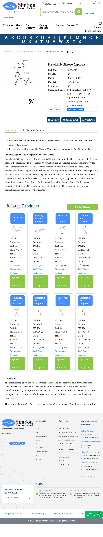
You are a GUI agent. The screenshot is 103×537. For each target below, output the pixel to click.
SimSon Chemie (63, 461)
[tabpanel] (51, 163)
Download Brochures (41, 451)
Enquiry (54, 120)
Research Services (8, 17)
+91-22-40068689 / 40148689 (91, 477)
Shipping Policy (13, 513)
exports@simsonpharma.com (92, 448)
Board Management (41, 436)
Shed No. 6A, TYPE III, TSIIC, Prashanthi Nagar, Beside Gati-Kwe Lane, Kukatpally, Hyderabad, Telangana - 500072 (87, 495)
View (18, 277)
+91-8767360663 (88, 434)
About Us (19, 26)
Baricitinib (35, 51)
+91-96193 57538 (88, 466)
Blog (37, 444)
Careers (60, 25)
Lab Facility (30, 26)
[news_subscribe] (29, 498)
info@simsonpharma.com (71, 3)
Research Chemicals (9, 12)
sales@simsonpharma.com (91, 469)
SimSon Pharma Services (65, 465)
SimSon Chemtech (63, 457)
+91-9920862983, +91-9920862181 (92, 455)
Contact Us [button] (73, 25)
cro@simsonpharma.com (91, 458)
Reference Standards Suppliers (67, 440)
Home (8, 51)
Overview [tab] (10, 130)
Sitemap (38, 459)
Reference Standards (20, 12)
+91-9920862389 (88, 445)
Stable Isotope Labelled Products (67, 444)
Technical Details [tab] (33, 130)
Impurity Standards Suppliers (67, 432)
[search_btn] (78, 12)
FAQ (37, 455)
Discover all (82, 207)
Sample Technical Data (93, 29)
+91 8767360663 (50, 3)
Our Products (20, 51)
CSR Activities (40, 447)
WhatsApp (89, 120)
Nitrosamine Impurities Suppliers (68, 436)
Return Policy (37, 513)
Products (8, 25)
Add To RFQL (71, 120)
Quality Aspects (43, 26)
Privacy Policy (61, 513)
